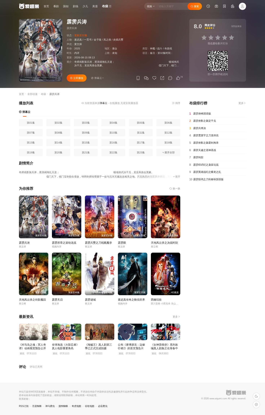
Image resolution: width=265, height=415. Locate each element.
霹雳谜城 (90, 299)
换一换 (176, 188)
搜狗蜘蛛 (63, 406)
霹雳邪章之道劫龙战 (64, 242)
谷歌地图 (89, 406)
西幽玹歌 (156, 299)
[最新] (224, 6)
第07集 (31, 132)
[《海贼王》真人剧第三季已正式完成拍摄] (99, 332)
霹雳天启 (57, 299)
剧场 (75, 6)
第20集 (58, 152)
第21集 (86, 152)
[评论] (170, 78)
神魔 (152, 48)
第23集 (141, 152)
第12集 (168, 132)
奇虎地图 (76, 406)
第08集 (58, 132)
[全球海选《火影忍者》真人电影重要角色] (66, 332)
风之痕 (107, 39)
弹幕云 (26, 111)
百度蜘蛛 (37, 406)
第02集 (58, 122)
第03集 (86, 122)
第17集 (141, 142)
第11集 (141, 132)
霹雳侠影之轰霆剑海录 (203, 142)
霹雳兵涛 (24, 242)
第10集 (113, 132)
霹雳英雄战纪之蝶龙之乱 (205, 172)
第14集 (58, 142)
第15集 (86, 142)
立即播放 (77, 78)
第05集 (141, 122)
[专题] (216, 6)
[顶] (178, 78)
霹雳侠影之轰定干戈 (202, 120)
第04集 (113, 122)
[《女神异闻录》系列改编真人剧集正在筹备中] (165, 332)
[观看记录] (208, 6)
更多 (175, 316)
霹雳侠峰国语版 (200, 113)
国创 (66, 6)
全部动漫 (32, 94)
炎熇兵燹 (118, 39)
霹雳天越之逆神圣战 (202, 150)
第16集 (113, 142)
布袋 (43, 94)
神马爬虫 (50, 406)
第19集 (31, 152)
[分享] (162, 78)
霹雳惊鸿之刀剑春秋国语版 (206, 179)
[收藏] (154, 78)
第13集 (31, 142)
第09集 (86, 132)
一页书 (88, 39)
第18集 (168, 142)
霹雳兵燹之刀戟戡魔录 (98, 242)
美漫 (95, 6)
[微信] (146, 78)
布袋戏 (168, 48)
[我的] (242, 6)
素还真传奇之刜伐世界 (131, 299)
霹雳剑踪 (196, 157)
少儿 (85, 6)
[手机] (138, 78)
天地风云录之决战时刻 (164, 242)
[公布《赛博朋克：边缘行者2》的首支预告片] (132, 332)
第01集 (31, 122)
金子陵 (97, 39)
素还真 (78, 39)
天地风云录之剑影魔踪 (32, 299)
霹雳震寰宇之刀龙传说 (203, 135)
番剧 (56, 6)
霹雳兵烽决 (197, 128)
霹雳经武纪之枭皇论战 (203, 164)
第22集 (113, 152)
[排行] (232, 6)
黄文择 (78, 44)
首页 (46, 6)
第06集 (168, 122)
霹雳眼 (122, 242)
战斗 (159, 48)
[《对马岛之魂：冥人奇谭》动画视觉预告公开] (33, 332)
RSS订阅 (23, 406)
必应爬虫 (102, 406)
